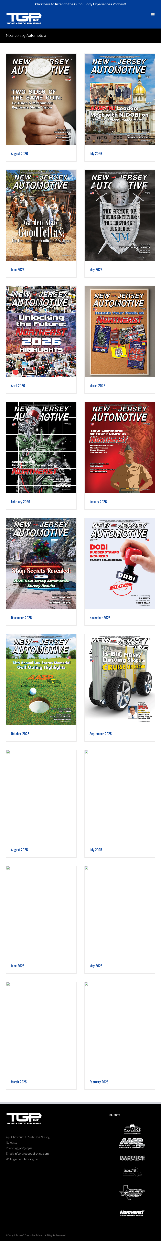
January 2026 (98, 501)
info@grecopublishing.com (32, 1153)
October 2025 (20, 733)
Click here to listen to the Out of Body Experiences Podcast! (80, 4)
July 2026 (96, 153)
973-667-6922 (23, 1148)
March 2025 (19, 1081)
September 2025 (101, 733)
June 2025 (18, 965)
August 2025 (19, 849)
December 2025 (21, 617)
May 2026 (96, 269)
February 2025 (99, 1081)
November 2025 (100, 617)
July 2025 (96, 849)
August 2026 (19, 153)
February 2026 (20, 501)
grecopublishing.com (26, 1159)
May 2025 (96, 965)
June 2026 (18, 269)
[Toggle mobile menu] (153, 15)
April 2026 (18, 385)
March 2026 (97, 385)
